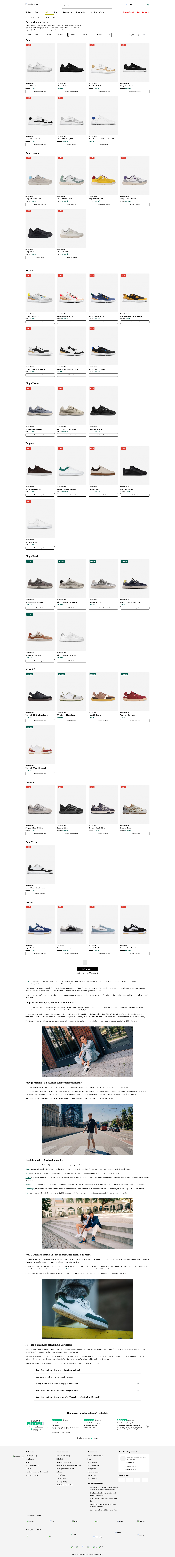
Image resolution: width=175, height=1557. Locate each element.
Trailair (79, 1269)
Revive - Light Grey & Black (35, 369)
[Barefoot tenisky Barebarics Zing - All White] (40, 62)
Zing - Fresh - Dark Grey (34, 602)
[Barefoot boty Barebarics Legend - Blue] (40, 924)
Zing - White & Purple (128, 199)
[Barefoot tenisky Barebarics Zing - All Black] (71, 62)
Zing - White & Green (64, 199)
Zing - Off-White (63, 252)
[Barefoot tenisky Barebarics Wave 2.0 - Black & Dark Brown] (40, 691)
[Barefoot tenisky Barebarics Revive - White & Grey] (40, 293)
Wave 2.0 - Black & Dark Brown (37, 715)
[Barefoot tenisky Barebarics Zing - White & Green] (71, 175)
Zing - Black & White (127, 86)
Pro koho (86, 35)
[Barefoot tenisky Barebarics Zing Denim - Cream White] (71, 405)
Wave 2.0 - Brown (95, 715)
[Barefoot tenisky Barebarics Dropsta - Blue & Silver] (103, 804)
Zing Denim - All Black (97, 429)
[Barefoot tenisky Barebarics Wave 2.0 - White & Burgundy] (40, 744)
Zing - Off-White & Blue (34, 199)
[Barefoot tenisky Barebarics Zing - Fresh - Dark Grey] (40, 578)
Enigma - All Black (126, 489)
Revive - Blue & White (96, 316)
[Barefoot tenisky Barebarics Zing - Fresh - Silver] (103, 578)
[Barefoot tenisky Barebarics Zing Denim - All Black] (103, 405)
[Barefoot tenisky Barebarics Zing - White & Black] (40, 115)
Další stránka (86, 969)
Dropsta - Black (62, 828)
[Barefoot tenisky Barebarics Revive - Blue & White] (103, 293)
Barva (60, 35)
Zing (27, 1169)
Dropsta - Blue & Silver (97, 828)
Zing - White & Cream (96, 86)
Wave (28, 1173)
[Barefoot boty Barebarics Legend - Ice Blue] (103, 924)
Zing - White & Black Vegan (35, 888)
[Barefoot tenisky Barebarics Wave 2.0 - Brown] (103, 691)
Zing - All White (31, 86)
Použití (99, 35)
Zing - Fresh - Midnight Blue (130, 602)
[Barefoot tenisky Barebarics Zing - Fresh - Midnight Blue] (134, 578)
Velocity (69, 1269)
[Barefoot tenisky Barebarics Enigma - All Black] (134, 465)
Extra (36, 35)
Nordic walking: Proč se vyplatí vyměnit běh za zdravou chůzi (103, 1494)
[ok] (109, 5)
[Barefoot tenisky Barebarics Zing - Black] (40, 228)
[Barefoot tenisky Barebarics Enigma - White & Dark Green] (71, 465)
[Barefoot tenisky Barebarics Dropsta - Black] (71, 804)
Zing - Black (30, 252)
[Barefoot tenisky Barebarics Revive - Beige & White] (71, 293)
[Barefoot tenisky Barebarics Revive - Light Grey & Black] (40, 345)
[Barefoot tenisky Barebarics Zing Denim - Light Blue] (40, 405)
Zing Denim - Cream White (66, 429)
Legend (29, 1184)
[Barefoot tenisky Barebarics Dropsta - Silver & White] (40, 804)
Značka (72, 35)
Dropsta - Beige (125, 828)
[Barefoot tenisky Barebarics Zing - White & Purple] (134, 175)
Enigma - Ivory (94, 489)
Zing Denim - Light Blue (34, 429)
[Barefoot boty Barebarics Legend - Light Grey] (71, 924)
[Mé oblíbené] (138, 5)
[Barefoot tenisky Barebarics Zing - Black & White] (134, 62)
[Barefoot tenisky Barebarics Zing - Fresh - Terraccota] (40, 631)
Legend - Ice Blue (95, 948)
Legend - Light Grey (64, 948)
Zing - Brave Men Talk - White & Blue (102, 139)
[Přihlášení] (142, 5)
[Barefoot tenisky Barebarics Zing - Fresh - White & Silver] (71, 631)
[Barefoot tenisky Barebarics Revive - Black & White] (103, 345)
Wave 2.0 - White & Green (66, 715)
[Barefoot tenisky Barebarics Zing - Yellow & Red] (103, 175)
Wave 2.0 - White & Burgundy (36, 768)
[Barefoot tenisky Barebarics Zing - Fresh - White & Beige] (71, 578)
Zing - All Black (62, 86)
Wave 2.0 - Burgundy (127, 715)
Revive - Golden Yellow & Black (131, 316)
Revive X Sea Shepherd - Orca (67, 369)
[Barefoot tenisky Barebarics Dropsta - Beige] (134, 804)
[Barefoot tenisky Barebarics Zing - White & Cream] (103, 62)
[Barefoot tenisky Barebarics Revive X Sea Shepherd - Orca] (71, 345)
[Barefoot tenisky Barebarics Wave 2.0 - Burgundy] (134, 691)
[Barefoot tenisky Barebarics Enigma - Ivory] (103, 465)
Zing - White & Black (33, 139)
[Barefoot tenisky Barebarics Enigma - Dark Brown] (40, 465)
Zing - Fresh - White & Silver (67, 655)
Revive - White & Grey (33, 316)
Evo (27, 1193)
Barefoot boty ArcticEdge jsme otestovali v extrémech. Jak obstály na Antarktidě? (104, 1488)
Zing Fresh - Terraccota (34, 655)
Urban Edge (30, 1189)
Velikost (48, 35)
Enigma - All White (32, 542)
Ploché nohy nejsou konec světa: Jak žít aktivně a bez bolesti (103, 1505)
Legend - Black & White (128, 948)
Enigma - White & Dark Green (67, 489)
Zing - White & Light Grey (66, 139)
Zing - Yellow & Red (96, 199)
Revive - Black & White (97, 369)
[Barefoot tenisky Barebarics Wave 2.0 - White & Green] (71, 691)
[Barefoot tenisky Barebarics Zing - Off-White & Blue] (40, 175)
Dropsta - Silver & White (34, 828)
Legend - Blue (30, 948)
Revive (28, 981)
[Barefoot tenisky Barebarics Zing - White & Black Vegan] (40, 864)
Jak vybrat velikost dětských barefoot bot (103, 1510)
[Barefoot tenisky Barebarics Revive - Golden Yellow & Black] (134, 293)
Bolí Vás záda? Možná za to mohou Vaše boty (103, 1500)
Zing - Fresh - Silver (95, 602)
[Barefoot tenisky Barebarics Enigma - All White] (40, 518)
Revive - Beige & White (65, 316)
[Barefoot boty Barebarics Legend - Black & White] (134, 924)
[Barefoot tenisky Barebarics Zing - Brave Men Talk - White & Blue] (103, 115)
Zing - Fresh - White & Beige (67, 602)
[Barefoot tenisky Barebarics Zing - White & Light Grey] (71, 115)
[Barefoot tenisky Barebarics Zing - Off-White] (71, 228)
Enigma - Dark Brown (33, 489)
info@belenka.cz (130, 1469)
